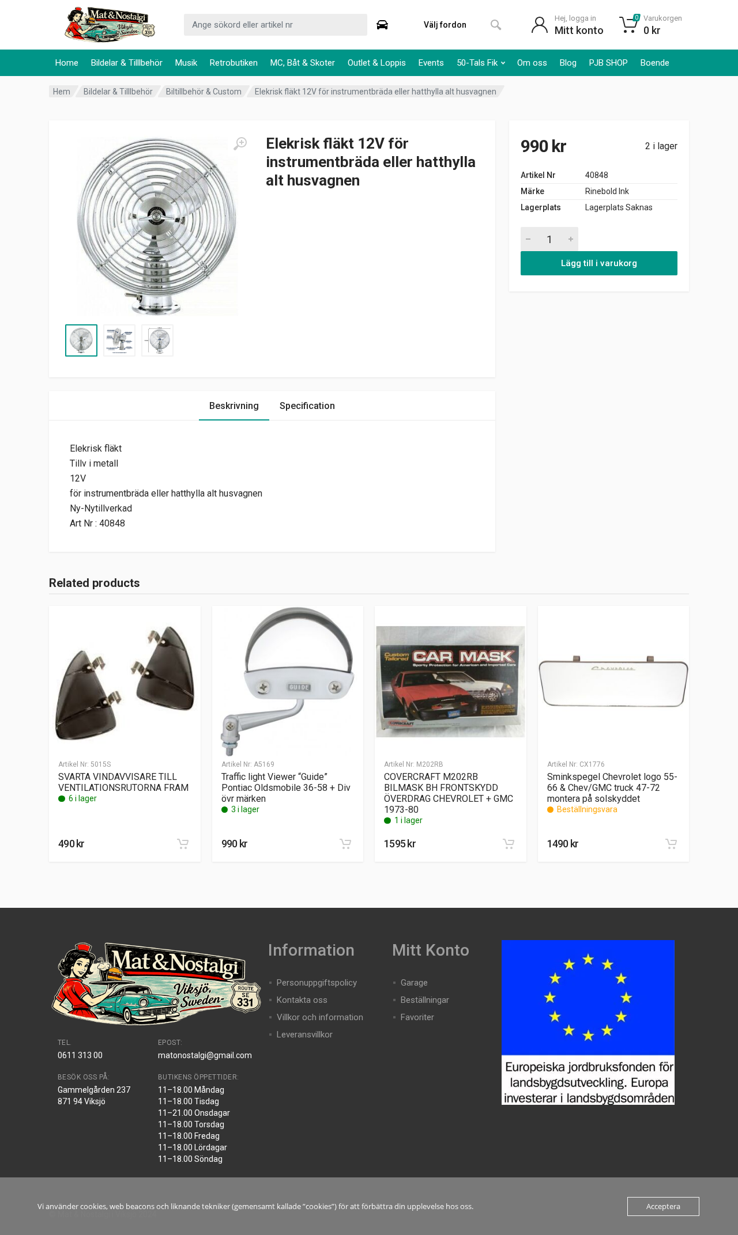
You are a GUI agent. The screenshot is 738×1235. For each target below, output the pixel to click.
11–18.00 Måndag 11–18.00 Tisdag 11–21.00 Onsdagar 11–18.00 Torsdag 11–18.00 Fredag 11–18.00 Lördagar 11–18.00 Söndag (194, 1124)
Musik (186, 63)
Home (66, 63)
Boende (655, 63)
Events (431, 63)
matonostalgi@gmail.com (205, 1055)
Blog (568, 63)
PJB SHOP (608, 63)
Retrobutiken (234, 63)
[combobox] (275, 25)
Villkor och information (320, 1017)
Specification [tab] (307, 405)
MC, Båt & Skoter (302, 63)
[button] (182, 844)
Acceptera (663, 1206)
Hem (61, 91)
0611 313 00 (80, 1055)
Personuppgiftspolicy (317, 983)
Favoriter (417, 1017)
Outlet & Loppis (377, 63)
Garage (414, 983)
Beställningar (425, 1000)
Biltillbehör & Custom (204, 91)
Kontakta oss (302, 1000)
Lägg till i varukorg (599, 263)
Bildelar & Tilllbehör (127, 63)
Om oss (532, 63)
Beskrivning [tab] (234, 405)
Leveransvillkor (305, 1034)
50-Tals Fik (477, 63)
